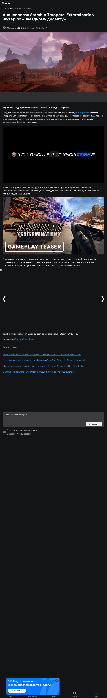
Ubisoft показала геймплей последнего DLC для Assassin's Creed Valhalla (43, 365)
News (11, 8)
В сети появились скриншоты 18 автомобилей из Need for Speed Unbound (44, 360)
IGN (16, 339)
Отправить (94, 424)
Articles (19, 8)
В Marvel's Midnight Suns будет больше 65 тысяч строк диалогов (38, 371)
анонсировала (82, 112)
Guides (27, 8)
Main (4, 8)
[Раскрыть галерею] (53, 272)
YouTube (23, 339)
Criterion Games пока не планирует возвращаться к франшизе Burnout (42, 354)
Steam (32, 339)
